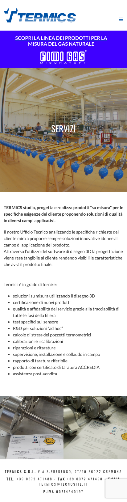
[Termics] (40, 14)
